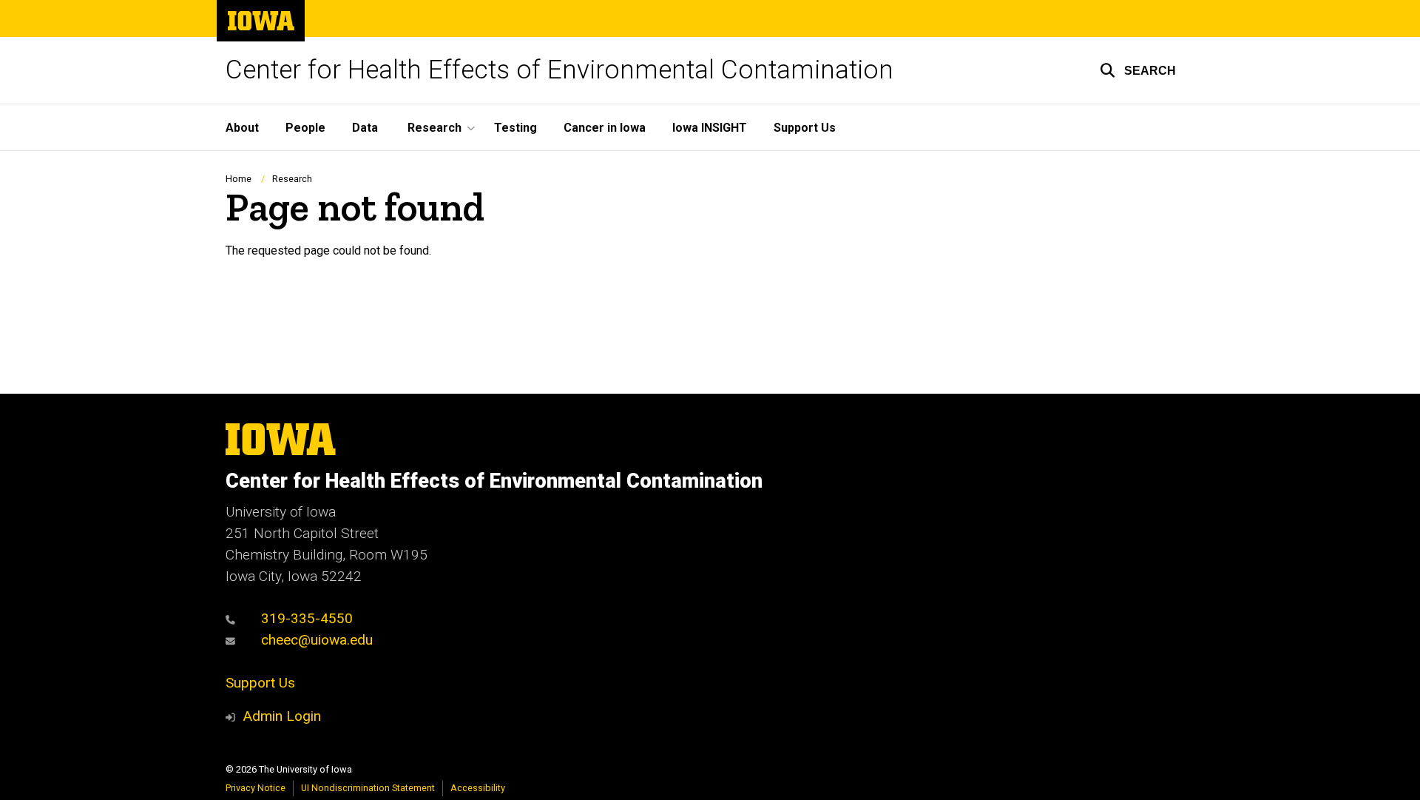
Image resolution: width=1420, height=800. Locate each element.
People (305, 128)
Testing (515, 128)
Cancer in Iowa (605, 128)
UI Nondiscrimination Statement (368, 787)
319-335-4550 (305, 618)
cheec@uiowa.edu (315, 639)
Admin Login (282, 716)
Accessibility (477, 787)
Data (365, 128)
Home (238, 178)
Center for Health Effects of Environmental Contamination (559, 70)
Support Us (805, 128)
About (242, 128)
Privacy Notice (255, 787)
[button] (1137, 70)
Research (292, 178)
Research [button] (435, 128)
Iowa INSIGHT (709, 128)
